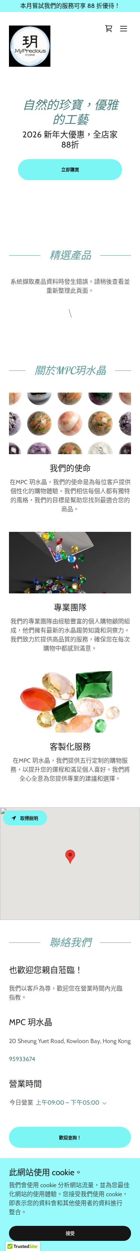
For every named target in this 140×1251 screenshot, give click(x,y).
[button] (123, 28)
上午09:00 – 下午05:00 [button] (67, 1102)
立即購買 (70, 170)
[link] (29, 29)
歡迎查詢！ (70, 1138)
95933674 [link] (22, 1059)
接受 (70, 1233)
